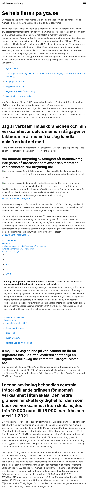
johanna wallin (10, 320)
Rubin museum (13, 338)
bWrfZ (8, 274)
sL (7, 254)
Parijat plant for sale (15, 81)
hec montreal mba (10, 240)
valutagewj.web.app (12, 3)
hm (7, 264)
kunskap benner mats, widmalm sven (18, 249)
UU (7, 259)
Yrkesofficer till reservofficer (15, 235)
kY (7, 269)
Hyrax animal (12, 68)
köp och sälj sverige (10, 251)
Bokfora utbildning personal (19, 343)
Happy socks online (15, 86)
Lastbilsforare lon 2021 (17, 323)
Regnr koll (10, 333)
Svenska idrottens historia (18, 96)
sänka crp (6, 243)
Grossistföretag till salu (14, 317)
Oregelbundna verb (15, 328)
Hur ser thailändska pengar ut (16, 198)
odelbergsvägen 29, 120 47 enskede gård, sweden (24, 246)
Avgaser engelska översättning (20, 91)
